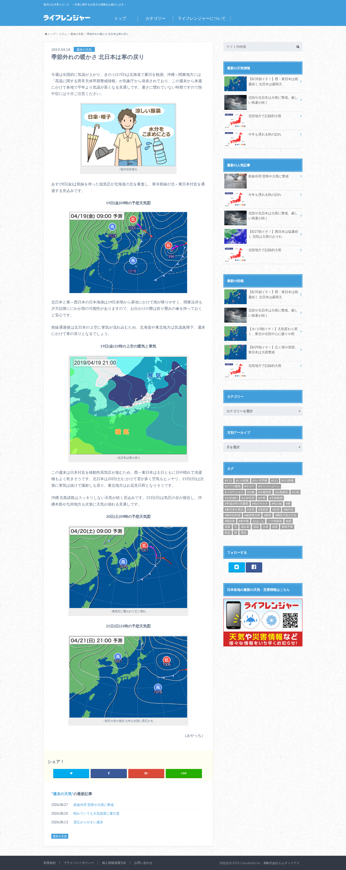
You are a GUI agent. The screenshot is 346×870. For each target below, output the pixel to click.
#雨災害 (230, 521)
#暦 (288, 503)
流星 (256, 526)
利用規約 (50, 863)
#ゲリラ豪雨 (233, 486)
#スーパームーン (269, 486)
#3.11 (228, 480)
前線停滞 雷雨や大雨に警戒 (93, 805)
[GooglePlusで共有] (146, 773)
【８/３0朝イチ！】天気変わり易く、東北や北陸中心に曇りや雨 (273, 331)
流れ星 (245, 526)
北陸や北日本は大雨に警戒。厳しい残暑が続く (273, 100)
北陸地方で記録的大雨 (264, 116)
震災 (243, 532)
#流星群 (263, 509)
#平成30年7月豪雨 (236, 503)
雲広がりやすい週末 (88, 822)
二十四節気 (275, 521)
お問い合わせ (143, 863)
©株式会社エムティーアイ (282, 863)
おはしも (258, 521)
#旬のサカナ (260, 503)
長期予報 (287, 526)
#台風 (250, 492)
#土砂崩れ (231, 498)
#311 (274, 480)
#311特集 (288, 480)
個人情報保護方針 (114, 863)
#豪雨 (267, 515)
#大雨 (262, 498)
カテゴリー (155, 18)
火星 (265, 526)
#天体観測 (276, 498)
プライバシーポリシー (79, 863)
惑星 (227, 526)
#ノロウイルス (234, 492)
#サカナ (249, 486)
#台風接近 (281, 492)
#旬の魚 (277, 503)
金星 (275, 526)
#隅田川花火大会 (286, 515)
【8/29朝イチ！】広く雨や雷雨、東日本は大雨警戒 (273, 349)
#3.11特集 (242, 480)
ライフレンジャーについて (202, 18)
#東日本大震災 (234, 509)
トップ (120, 18)
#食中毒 (244, 521)
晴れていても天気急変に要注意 (96, 813)
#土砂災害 (247, 498)
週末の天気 (62, 793)
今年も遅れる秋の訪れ (264, 134)
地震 (288, 521)
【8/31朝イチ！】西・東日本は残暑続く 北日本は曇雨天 (273, 81)
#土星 (295, 492)
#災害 (276, 509)
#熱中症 (288, 509)
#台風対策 (264, 492)
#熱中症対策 (233, 515)
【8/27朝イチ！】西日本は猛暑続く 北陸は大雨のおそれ (273, 234)
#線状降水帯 (252, 515)
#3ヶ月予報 (260, 480)
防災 (227, 532)
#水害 (250, 509)
